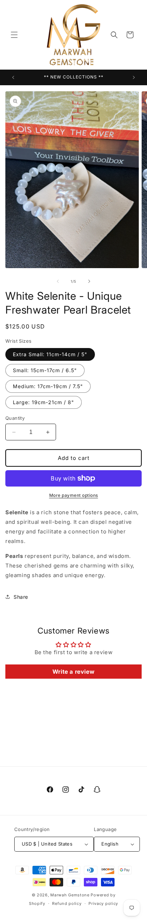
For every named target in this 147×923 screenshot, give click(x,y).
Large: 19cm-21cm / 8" (43, 402)
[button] (14, 35)
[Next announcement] (134, 77)
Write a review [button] (73, 671)
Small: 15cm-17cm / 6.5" (45, 370)
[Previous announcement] (13, 77)
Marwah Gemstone (70, 894)
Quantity (15, 418)
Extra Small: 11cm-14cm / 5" (50, 354)
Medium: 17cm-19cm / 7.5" (48, 386)
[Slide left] (58, 281)
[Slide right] (89, 281)
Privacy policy (103, 903)
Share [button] (21, 597)
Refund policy (66, 903)
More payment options (73, 495)
